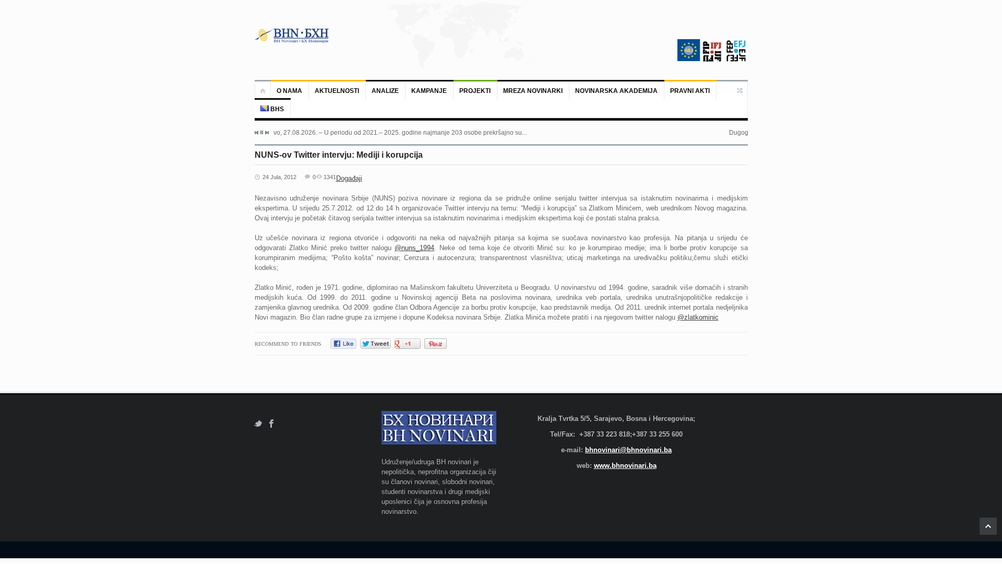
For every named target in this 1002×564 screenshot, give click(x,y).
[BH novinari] (293, 35)
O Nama (289, 91)
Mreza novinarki (533, 91)
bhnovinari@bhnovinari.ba (628, 450)
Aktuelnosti (337, 91)
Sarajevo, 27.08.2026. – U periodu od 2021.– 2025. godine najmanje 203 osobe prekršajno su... (391, 132)
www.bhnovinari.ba (625, 465)
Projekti (475, 91)
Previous (256, 133)
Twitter (258, 423)
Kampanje (429, 91)
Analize (385, 91)
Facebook (271, 423)
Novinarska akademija (616, 91)
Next (266, 133)
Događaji (349, 178)
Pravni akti (690, 91)
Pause (261, 132)
